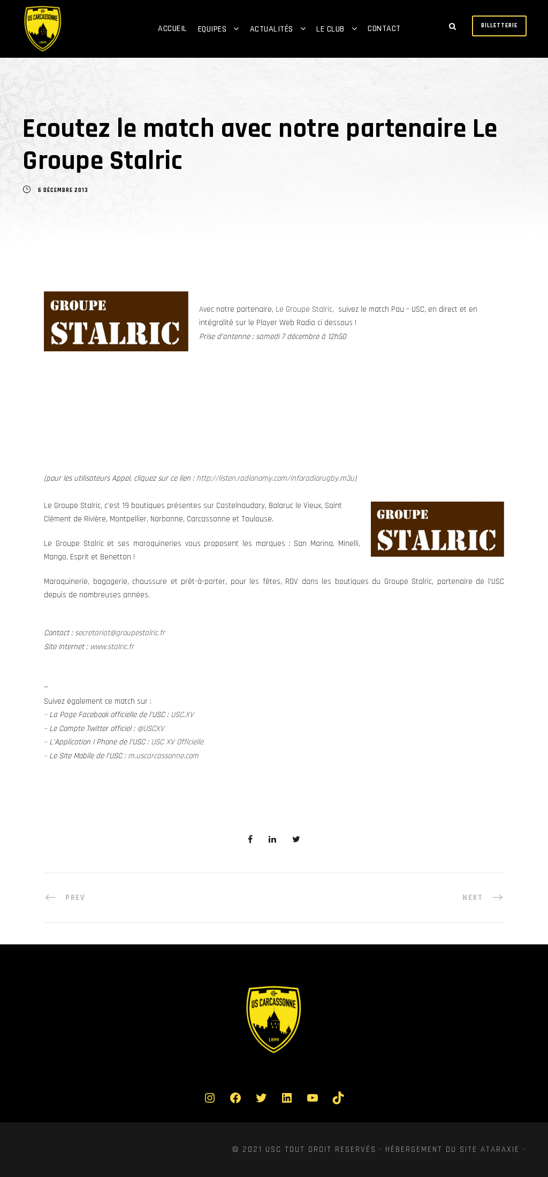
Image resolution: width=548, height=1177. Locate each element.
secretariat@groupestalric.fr (120, 633)
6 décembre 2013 (63, 190)
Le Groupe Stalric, (305, 309)
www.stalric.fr (112, 647)
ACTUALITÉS (271, 29)
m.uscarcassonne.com (163, 756)
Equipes (212, 29)
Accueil (172, 28)
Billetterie (499, 25)
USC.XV (182, 715)
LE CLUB (330, 29)
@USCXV (150, 729)
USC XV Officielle (177, 742)
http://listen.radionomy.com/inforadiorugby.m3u (275, 478)
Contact (384, 28)
